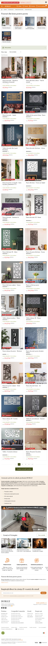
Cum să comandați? (42, 627)
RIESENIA (21, 640)
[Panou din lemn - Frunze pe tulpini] (36, 170)
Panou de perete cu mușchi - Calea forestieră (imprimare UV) (12, 183)
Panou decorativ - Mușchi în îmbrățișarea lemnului (10, 81)
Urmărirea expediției (38, 622)
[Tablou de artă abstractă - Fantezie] (36, 406)
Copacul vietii (3, 618)
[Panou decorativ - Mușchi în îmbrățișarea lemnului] (12, 68)
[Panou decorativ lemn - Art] (36, 373)
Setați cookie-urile (20, 629)
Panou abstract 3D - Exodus (10, 418)
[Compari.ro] (3, 632)
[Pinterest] (6, 608)
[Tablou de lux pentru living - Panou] (36, 102)
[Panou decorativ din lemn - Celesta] (36, 135)
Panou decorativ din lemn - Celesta (35, 148)
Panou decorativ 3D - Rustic (33, 217)
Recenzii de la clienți (39, 615)
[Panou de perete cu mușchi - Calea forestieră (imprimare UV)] (12, 170)
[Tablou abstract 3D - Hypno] (36, 305)
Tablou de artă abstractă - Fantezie (35, 418)
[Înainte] (32, 464)
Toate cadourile (30, 616)
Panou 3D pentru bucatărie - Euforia (34, 452)
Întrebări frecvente (38, 616)
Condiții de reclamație (23, 627)
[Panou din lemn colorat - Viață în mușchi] (36, 68)
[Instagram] (4, 608)
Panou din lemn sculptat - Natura (11, 285)
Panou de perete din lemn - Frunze (35, 252)
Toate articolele (41, 535)
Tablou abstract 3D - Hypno (33, 318)
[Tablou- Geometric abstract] (12, 439)
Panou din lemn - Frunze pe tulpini (35, 183)
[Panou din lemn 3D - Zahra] (12, 239)
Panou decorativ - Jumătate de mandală (11, 218)
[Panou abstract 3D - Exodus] (12, 406)
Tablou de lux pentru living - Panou (35, 115)
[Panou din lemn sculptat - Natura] (12, 272)
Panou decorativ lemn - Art (33, 385)
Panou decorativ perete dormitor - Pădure (35, 351)
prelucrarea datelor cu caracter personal (17, 595)
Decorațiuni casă (4, 613)
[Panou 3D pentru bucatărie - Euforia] (36, 439)
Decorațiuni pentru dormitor (16, 615)
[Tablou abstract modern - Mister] (12, 305)
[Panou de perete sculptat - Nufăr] (12, 373)
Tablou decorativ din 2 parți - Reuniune (10, 148)
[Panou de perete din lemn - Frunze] (36, 239)
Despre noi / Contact (39, 613)
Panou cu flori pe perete (32, 285)
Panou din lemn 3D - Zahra (10, 252)
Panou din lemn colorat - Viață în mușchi (35, 81)
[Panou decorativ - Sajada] (12, 102)
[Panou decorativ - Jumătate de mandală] (12, 205)
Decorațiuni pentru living (15, 613)
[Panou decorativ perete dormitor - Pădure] (36, 338)
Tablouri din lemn (4, 619)
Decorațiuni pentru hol (15, 619)
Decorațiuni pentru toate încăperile (17, 622)
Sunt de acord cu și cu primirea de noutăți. (19, 595)
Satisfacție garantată (5, 627)
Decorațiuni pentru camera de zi (17, 616)
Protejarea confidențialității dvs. (7, 629)
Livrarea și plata (14, 627)
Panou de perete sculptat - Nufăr (11, 385)
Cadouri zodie (29, 615)
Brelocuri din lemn (4, 622)
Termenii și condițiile (11, 643)
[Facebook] (2, 608)
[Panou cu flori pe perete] (36, 272)
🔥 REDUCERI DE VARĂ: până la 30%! (10, 2)
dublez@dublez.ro (41, 603)
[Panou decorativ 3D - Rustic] (36, 205)
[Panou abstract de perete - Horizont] (12, 338)
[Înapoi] (16, 464)
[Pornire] (1, 9)
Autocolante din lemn (5, 621)
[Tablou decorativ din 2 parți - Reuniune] (12, 135)
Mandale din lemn (4, 616)
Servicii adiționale (38, 619)
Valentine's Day (30, 613)
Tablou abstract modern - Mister (11, 318)
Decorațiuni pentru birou (15, 621)
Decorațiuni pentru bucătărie (16, 618)
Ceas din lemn (3, 615)
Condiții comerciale (32, 627)
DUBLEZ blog (37, 621)
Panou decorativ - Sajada (9, 115)
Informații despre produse (39, 618)
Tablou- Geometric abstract (10, 452)
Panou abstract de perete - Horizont (12, 351)
